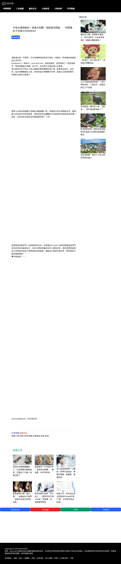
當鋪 (30, 435)
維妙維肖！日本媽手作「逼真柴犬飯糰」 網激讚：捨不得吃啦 (44, 469)
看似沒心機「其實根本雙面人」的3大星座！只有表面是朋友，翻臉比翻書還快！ (92, 37)
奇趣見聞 (15, 37)
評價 (56, 558)
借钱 (33, 558)
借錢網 (26, 558)
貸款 (20, 558)
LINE (76, 509)
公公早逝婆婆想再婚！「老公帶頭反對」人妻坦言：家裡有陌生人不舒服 (93, 84)
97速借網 (15, 433)
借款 (22, 435)
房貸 (47, 435)
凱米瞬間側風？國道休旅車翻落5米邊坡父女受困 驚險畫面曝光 (93, 132)
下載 (71, 558)
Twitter (106, 509)
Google (45, 509)
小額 (17, 435)
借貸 (26, 435)
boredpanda (20, 418)
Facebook (15, 509)
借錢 (13, 435)
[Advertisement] (54, 18)
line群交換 (64, 558)
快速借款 (40, 558)
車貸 (43, 435)
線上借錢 (49, 558)
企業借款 (36, 435)
